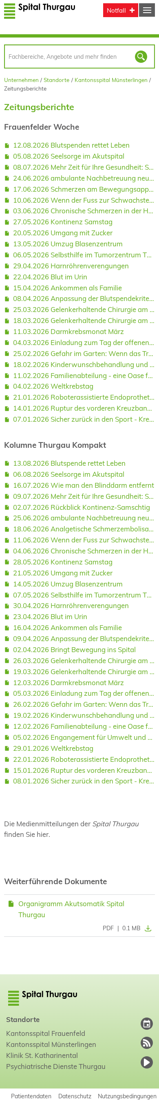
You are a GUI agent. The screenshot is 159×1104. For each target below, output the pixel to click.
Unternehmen (21, 79)
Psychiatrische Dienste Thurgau (56, 1066)
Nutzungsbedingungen (127, 1096)
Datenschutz (74, 1096)
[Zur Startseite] (39, 15)
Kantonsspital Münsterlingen (111, 79)
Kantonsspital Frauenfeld (45, 1033)
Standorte (56, 79)
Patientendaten (31, 1096)
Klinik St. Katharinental (42, 1055)
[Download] (146, 928)
